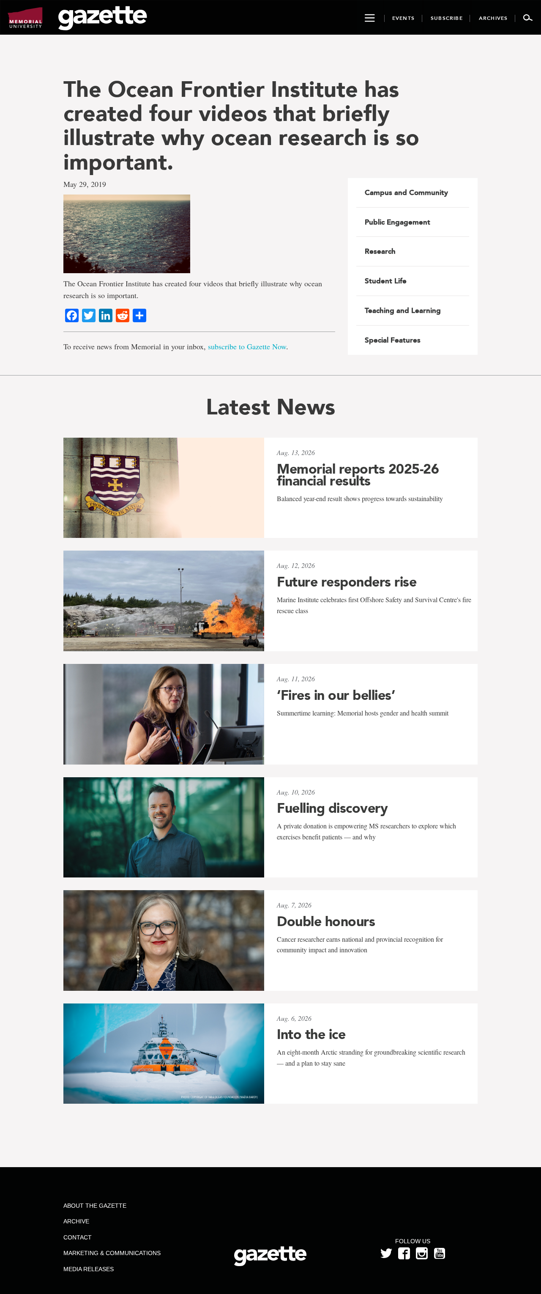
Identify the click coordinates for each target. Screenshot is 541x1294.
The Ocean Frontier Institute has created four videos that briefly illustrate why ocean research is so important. (241, 125)
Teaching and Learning (403, 310)
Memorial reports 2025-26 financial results (358, 475)
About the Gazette (94, 1205)
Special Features (393, 340)
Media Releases (88, 1269)
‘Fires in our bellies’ (336, 695)
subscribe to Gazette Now (247, 346)
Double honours (326, 921)
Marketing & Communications (112, 1253)
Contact (77, 1237)
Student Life (386, 281)
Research (380, 251)
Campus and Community (406, 192)
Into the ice (311, 1034)
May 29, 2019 (84, 184)
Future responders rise (346, 582)
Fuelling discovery (332, 808)
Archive (76, 1221)
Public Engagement (397, 222)
